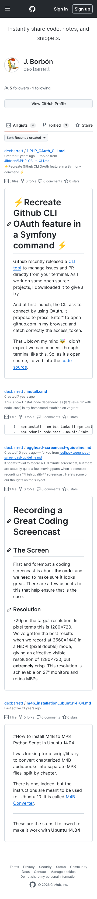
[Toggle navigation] (7, 8)
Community (78, 867)
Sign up (82, 9)
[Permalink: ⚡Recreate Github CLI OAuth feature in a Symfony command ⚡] (9, 224)
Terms (14, 867)
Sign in (61, 9)
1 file (12, 417)
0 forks (30, 181)
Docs (26, 872)
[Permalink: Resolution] (9, 609)
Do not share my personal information (48, 876)
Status (61, 867)
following (41, 88)
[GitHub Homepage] (32, 884)
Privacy (29, 867)
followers (20, 88)
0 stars (73, 181)
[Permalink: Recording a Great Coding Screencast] (9, 521)
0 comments (52, 181)
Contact (40, 872)
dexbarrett (13, 150)
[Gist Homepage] (32, 9)
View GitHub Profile (49, 103)
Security (45, 867)
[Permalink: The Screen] (9, 550)
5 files (13, 181)
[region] (48, 283)
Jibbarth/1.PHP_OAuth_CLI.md (26, 161)
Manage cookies (62, 872)
